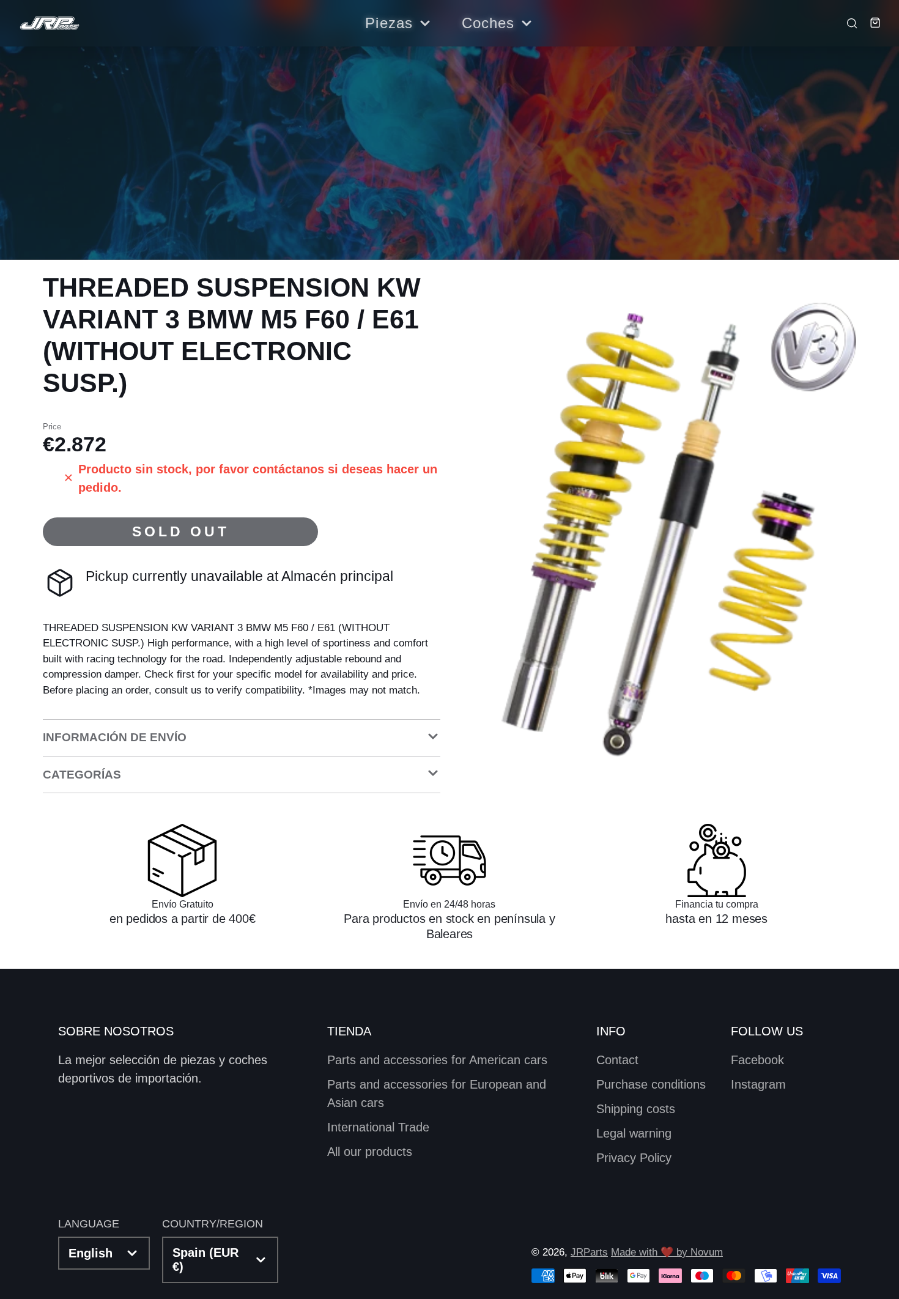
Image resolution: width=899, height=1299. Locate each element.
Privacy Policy (633, 1157)
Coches (488, 23)
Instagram (758, 1084)
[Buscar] (847, 22)
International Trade (378, 1127)
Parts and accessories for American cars (437, 1060)
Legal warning (633, 1133)
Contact (617, 1060)
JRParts (589, 1252)
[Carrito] (870, 22)
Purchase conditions (651, 1084)
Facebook (757, 1060)
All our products (369, 1151)
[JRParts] (49, 24)
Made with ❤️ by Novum (667, 1252)
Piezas (389, 23)
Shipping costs (635, 1109)
